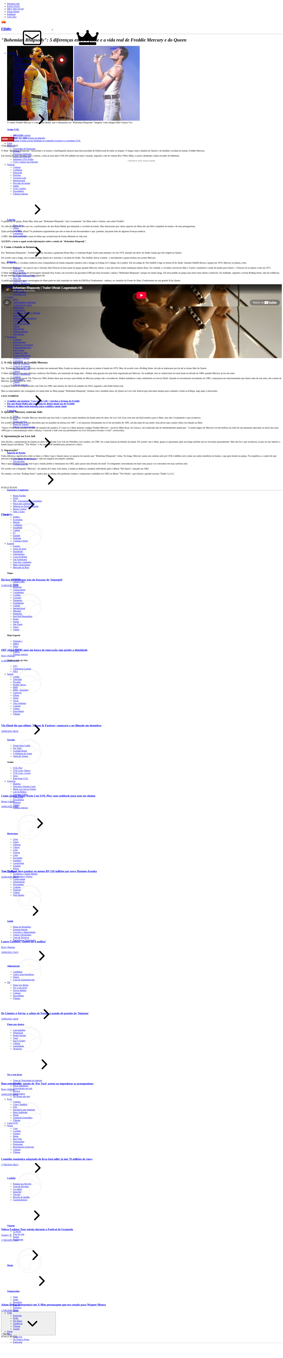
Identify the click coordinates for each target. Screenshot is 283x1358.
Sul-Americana (20, 559)
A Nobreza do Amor (22, 753)
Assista (16, 1329)
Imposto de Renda (21, 369)
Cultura (16, 530)
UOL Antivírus (20, 74)
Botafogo (17, 587)
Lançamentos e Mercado (24, 302)
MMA (16, 644)
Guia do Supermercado (23, 979)
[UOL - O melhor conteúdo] (5, 23)
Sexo (15, 776)
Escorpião (17, 858)
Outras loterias (19, 236)
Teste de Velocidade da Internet (27, 1080)
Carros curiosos (20, 321)
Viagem (16, 1133)
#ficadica (17, 1083)
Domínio (17, 93)
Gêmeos (17, 844)
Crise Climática (20, 1104)
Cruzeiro (17, 597)
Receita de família (21, 1197)
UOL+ (16, 55)
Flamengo (17, 600)
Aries (15, 839)
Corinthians (18, 592)
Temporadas (18, 1141)
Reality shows (19, 684)
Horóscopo (18, 797)
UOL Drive (18, 66)
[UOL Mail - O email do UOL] (32, 48)
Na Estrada (18, 1239)
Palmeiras (17, 613)
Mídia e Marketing (21, 283)
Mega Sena (18, 225)
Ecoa (9, 1099)
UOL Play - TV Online (24, 58)
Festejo (16, 1305)
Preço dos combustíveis (24, 503)
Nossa (10, 1125)
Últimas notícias (20, 331)
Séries (16, 698)
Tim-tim (16, 1194)
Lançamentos (19, 1030)
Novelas (17, 682)
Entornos (17, 1307)
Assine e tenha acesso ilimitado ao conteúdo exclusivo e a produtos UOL (47, 140)
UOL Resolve (19, 71)
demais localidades (29, 138)
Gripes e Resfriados (22, 935)
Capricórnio (18, 863)
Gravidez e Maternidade (24, 932)
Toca (9, 1334)
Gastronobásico (20, 1200)
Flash (9, 143)
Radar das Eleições (22, 156)
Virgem (16, 852)
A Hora (16, 268)
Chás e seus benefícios (23, 974)
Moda (15, 1136)
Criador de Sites (20, 98)
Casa (15, 1128)
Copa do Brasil (20, 557)
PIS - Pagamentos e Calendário (27, 501)
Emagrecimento (20, 929)
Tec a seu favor (20, 987)
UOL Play (12, 17)
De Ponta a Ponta (21, 1339)
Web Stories (18, 329)
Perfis (15, 1318)
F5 (14, 533)
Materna (17, 784)
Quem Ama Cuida (22, 745)
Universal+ (18, 61)
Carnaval (17, 692)
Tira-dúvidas (19, 461)
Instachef (17, 1192)
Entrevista (17, 1342)
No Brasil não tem (21, 1096)
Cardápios (17, 972)
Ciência (16, 1043)
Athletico (17, 579)
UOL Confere (19, 291)
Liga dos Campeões (22, 562)
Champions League (22, 63)
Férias (16, 1310)
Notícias (17, 890)
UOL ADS (18, 87)
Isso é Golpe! (19, 1040)
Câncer (16, 847)
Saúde (10, 921)
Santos (16, 621)
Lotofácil (17, 230)
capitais (22, 135)
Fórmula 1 (18, 641)
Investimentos (19, 342)
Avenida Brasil (20, 751)
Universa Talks (20, 794)
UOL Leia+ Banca (21, 770)
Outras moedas (20, 421)
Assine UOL (13, 129)
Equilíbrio (17, 527)
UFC (15, 666)
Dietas (16, 977)
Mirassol (17, 611)
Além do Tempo (20, 756)
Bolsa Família (19, 495)
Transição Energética (22, 1117)
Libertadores (19, 554)
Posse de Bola (19, 273)
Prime (10, 1331)
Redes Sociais (19, 1035)
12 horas (17, 1231)
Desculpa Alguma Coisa (24, 276)
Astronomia (18, 1046)
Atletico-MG (19, 582)
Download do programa (24, 458)
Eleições (11, 146)
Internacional (19, 608)
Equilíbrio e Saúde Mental (25, 874)
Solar (15, 1297)
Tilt (8, 982)
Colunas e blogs (20, 541)
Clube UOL (18, 85)
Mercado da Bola (21, 567)
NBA (15, 671)
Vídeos (16, 326)
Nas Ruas (17, 1321)
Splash (10, 674)
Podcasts (11, 262)
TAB (9, 1313)
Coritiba (16, 595)
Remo (16, 619)
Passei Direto (13, 11)
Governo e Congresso (17, 490)
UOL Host (18, 90)
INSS (15, 498)
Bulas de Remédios (22, 927)
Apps (15, 1038)
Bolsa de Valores (21, 424)
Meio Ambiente (20, 1112)
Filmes (16, 695)
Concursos (18, 361)
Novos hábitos (19, 990)
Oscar (15, 700)
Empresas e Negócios (23, 345)
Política (10, 286)
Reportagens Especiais (23, 1147)
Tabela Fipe (18, 307)
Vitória (16, 629)
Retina (16, 1237)
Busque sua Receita (22, 1184)
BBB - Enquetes (20, 690)
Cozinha (17, 1131)
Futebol (16, 546)
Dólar (15, 416)
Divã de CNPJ (20, 281)
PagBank (11, 14)
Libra (15, 855)
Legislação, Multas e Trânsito (26, 313)
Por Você (17, 748)
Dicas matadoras (20, 1086)
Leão (15, 850)
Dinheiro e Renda (21, 358)
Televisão (17, 679)
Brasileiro (17, 1302)
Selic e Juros (19, 511)
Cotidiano (17, 525)
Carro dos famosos (21, 323)
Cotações (17, 339)
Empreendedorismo (22, 347)
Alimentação (19, 882)
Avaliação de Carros (22, 305)
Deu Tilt (17, 278)
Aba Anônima (19, 703)
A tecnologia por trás (22, 1088)
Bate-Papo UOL (20, 77)
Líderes (16, 371)
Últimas (16, 714)
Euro (15, 419)
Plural (15, 1115)
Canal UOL (12, 1123)
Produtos (11, 53)
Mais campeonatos (21, 565)
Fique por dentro (20, 985)
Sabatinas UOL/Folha (23, 159)
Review (16, 1091)
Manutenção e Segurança (24, 318)
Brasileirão (18, 551)
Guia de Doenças (21, 937)
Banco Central (19, 509)
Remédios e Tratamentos (24, 940)
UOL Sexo (18, 79)
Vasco (16, 627)
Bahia (15, 584)
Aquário (17, 866)
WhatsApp (18, 1032)
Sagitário (17, 860)
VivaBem (11, 871)
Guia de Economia (21, 366)
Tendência (18, 1323)
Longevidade (19, 879)
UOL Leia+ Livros (22, 773)
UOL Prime (18, 270)
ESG (15, 1107)
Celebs (16, 676)
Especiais (17, 1315)
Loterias (11, 219)
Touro (16, 842)
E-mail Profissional (22, 101)
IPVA (15, 299)
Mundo (16, 522)
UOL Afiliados (20, 103)
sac (8, 28)
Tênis (15, 646)
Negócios (17, 1048)
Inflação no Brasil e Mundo (25, 506)
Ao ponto (17, 1189)
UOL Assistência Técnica (25, 69)
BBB (15, 687)
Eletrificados (19, 315)
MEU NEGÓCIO (15, 9)
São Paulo (17, 624)
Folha (9, 514)
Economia (12, 337)
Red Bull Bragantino (22, 616)
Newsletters (18, 334)
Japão (15, 1299)
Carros (10, 297)
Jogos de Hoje (19, 549)
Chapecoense (19, 589)
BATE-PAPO (13, 6)
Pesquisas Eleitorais (22, 154)
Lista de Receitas (21, 1186)
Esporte (16, 535)
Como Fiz (17, 1337)
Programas (18, 1144)
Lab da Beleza (19, 791)
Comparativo (19, 310)
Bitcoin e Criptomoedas (24, 427)
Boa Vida (17, 1139)
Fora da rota (18, 1234)
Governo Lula (19, 294)
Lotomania (18, 233)
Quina (16, 228)
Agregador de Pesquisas (24, 148)
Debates (16, 151)
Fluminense (18, 603)
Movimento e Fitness (22, 876)
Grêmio (16, 605)
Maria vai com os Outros (24, 789)
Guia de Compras (21, 363)
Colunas (17, 289)
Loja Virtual (18, 95)
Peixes (16, 868)
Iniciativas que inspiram (24, 1109)
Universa (11, 781)
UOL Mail (18, 82)
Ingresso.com (13, 3)
